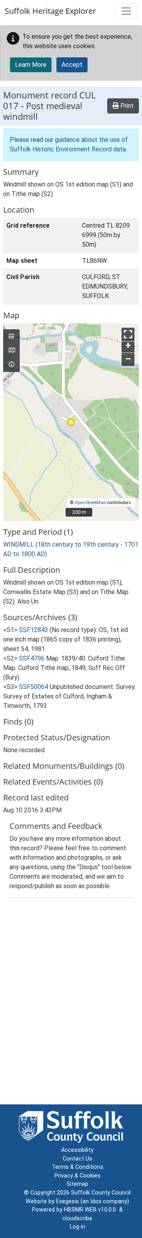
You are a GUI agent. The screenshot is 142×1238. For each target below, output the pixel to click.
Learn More (31, 64)
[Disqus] (71, 1003)
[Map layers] (11, 337)
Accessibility (77, 1150)
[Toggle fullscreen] (128, 334)
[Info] (11, 365)
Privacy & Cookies (77, 1175)
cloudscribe (77, 1218)
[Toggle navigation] (126, 11)
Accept (72, 64)
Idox (95, 1201)
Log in (77, 1226)
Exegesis (67, 1201)
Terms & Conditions (77, 1167)
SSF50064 (33, 687)
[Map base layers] (11, 350)
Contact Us (77, 1158)
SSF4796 (32, 658)
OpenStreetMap (90, 502)
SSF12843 (33, 630)
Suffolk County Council (101, 1192)
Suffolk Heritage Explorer (50, 11)
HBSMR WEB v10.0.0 (91, 1209)
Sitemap (77, 1184)
